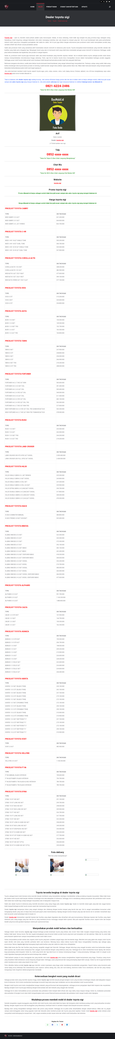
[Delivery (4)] (22, 880)
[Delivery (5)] (57, 880)
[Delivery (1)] (22, 865)
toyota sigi (60, 140)
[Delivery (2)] (57, 865)
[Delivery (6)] (92, 880)
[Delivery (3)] (92, 865)
